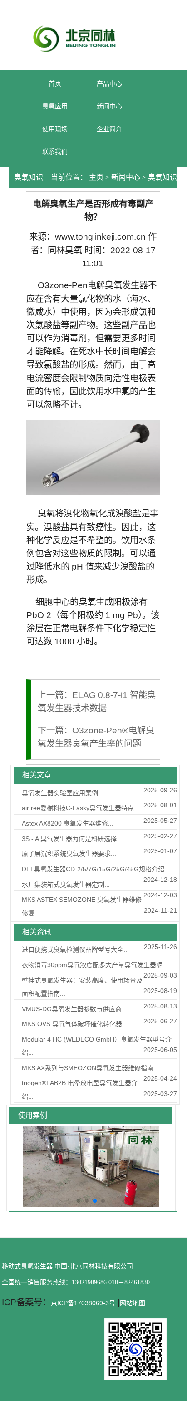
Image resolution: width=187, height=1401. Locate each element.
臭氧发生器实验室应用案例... (62, 792)
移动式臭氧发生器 (27, 1266)
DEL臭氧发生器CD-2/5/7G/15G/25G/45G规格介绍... (96, 869)
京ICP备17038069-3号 (83, 1303)
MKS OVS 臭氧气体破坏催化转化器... (75, 1023)
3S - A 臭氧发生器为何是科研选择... (72, 838)
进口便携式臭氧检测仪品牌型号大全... (75, 949)
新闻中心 (125, 177)
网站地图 (132, 1303)
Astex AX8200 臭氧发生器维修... (67, 823)
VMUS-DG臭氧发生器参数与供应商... (74, 1009)
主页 (96, 177)
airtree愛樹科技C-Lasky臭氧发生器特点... (80, 807)
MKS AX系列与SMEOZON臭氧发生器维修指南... (90, 1068)
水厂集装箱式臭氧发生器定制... (66, 884)
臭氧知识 (162, 177)
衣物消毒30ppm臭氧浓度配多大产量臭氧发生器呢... (95, 964)
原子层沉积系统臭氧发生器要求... (69, 853)
